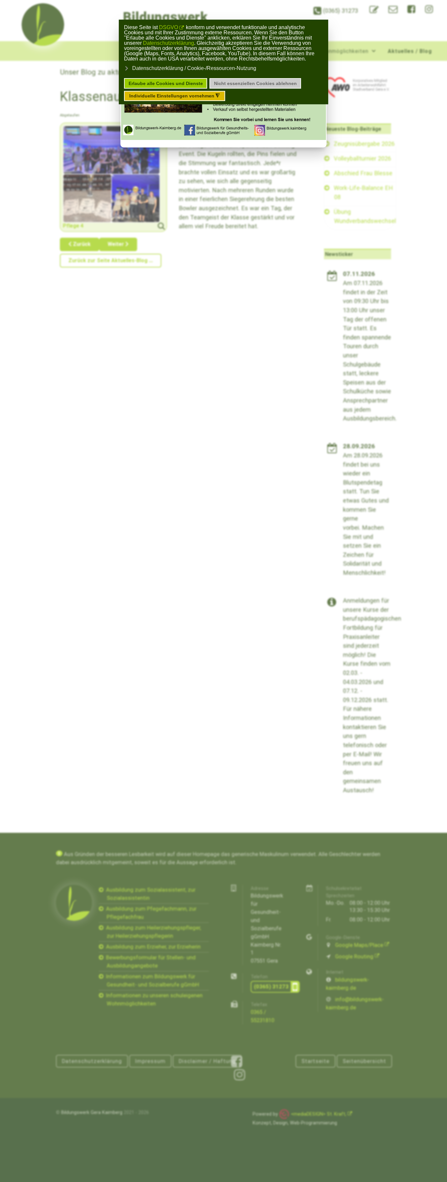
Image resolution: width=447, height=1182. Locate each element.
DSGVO (168, 27)
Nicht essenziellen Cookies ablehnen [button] (255, 83)
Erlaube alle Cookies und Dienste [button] (166, 83)
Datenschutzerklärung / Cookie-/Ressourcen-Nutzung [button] (194, 68)
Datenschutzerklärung (168, 43)
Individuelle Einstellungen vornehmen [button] (174, 96)
